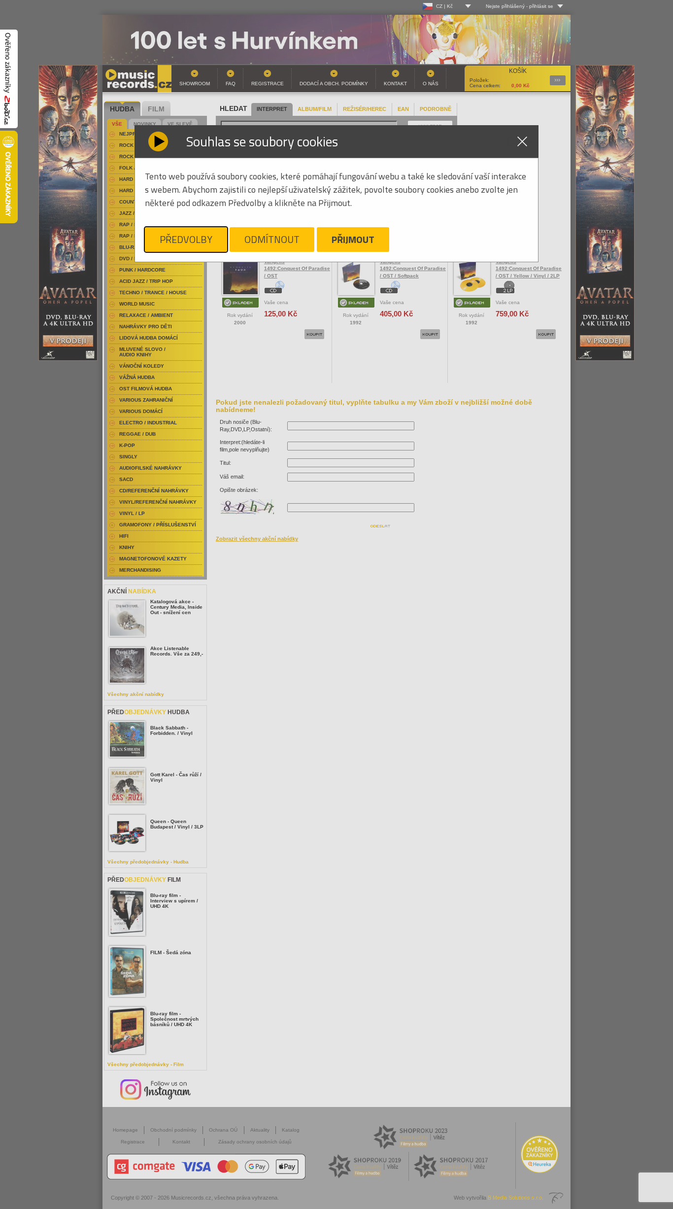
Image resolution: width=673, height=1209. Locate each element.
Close (522, 141)
